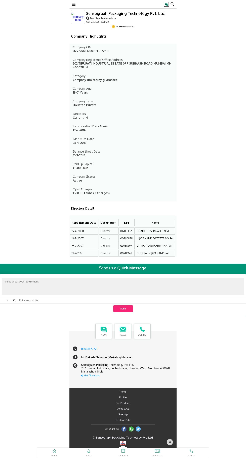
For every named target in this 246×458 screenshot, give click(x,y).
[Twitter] (138, 429)
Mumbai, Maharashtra (103, 18)
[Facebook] (124, 429)
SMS (104, 335)
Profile (123, 397)
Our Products (123, 403)
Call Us (142, 335)
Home (123, 391)
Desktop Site (123, 420)
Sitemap (123, 414)
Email (123, 335)
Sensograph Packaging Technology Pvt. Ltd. (125, 13)
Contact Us (123, 408)
